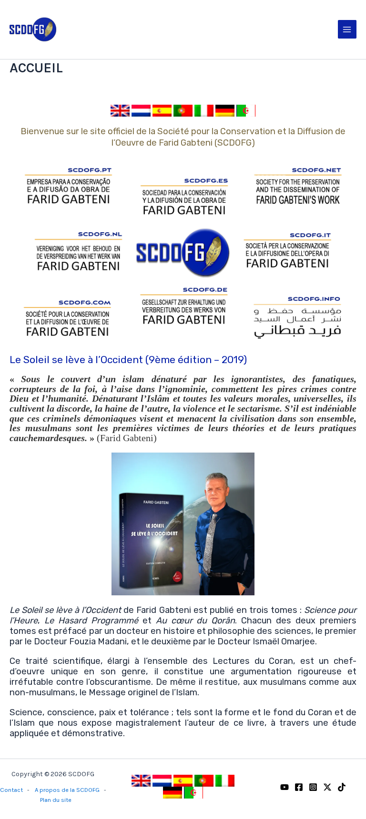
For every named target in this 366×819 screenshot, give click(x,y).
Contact (11, 789)
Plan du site (55, 799)
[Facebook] (299, 787)
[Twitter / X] (327, 787)
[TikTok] (341, 787)
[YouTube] (284, 787)
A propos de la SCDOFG (67, 789)
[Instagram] (313, 787)
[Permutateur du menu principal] (347, 29)
